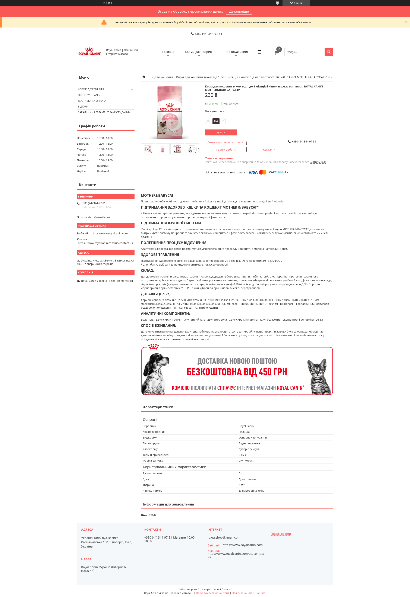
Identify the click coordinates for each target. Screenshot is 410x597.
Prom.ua (226, 589)
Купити (221, 132)
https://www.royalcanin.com (110, 233)
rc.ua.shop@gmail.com (95, 217)
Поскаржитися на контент (212, 593)
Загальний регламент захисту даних (104, 112)
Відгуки (83, 106)
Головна (168, 52)
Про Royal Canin (236, 52)
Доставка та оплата (92, 101)
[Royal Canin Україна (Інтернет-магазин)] (89, 52)
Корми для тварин (198, 52)
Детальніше (239, 11)
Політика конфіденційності (249, 593)
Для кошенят (163, 77)
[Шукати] (329, 52)
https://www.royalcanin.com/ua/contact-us (105, 243)
